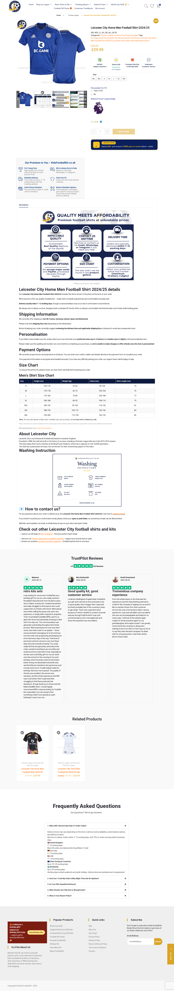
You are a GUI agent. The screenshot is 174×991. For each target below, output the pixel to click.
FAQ (90, 926)
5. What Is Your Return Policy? (59, 896)
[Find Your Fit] (52, 179)
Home (31, 4)
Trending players (82, 4)
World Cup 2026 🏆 (119, 4)
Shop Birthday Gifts (36, 932)
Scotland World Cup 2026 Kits (61, 933)
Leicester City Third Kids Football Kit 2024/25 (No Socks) (69, 772)
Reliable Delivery (31, 178)
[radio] (93, 79)
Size (94, 75)
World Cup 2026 (56, 926)
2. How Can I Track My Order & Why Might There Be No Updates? (73, 878)
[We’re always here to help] (52, 169)
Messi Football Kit (57, 951)
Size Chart (93, 933)
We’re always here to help (66, 168)
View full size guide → (45, 428)
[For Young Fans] (20, 169)
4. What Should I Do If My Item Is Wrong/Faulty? (66, 890)
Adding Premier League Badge (103, 99)
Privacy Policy (94, 937)
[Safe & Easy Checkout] (20, 188)
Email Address (133, 936)
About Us (92, 930)
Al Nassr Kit (54, 944)
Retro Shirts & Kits (62, 4)
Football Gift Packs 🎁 (63, 8)
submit (158, 942)
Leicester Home (119, 41)
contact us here (119, 514)
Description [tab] (23, 205)
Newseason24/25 (142, 41)
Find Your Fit (61, 178)
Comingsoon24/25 (98, 38)
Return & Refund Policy (98, 944)
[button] (85, 99)
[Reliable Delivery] (20, 179)
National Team (100, 4)
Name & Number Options (66, 187)
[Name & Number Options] (52, 188)
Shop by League (42, 4)
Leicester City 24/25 (115, 38)
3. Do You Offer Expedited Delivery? (61, 884)
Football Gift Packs (57, 937)
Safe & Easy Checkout (33, 187)
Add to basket (123, 132)
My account (100, 8)
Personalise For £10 (99, 88)
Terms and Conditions (97, 947)
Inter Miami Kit (55, 947)
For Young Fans (30, 168)
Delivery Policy (94, 940)
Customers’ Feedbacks (83, 8)
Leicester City (119, 35)
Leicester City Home (131, 38)
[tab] (23, 205)
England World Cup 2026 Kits (61, 930)
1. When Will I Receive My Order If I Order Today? (66, 826)
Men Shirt (131, 41)
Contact (92, 951)
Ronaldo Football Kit (58, 940)
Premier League (73, 15)
